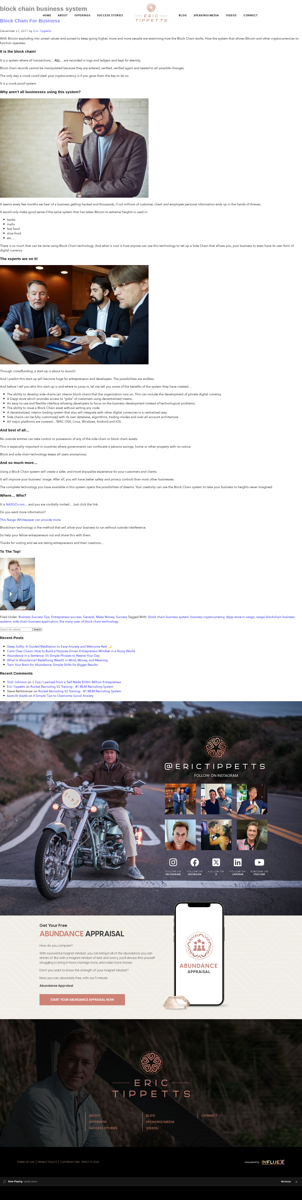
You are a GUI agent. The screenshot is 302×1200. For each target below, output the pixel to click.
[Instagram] (173, 862)
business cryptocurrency (207, 616)
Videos (231, 15)
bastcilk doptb (17, 695)
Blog (183, 15)
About (63, 15)
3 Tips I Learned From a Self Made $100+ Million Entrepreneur (76, 681)
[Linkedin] (237, 862)
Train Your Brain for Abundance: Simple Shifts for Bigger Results (52, 664)
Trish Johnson (17, 681)
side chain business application (35, 621)
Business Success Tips (34, 616)
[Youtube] (259, 862)
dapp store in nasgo (240, 616)
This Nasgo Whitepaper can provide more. (30, 519)
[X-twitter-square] (216, 862)
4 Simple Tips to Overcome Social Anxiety (63, 695)
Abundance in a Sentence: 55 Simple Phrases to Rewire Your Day (53, 655)
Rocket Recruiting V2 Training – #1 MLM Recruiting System (71, 686)
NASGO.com (15, 504)
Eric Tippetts (16, 686)
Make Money (105, 616)
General (88, 616)
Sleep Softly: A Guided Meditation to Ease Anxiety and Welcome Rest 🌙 (59, 646)
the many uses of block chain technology (88, 621)
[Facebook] (194, 862)
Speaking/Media (206, 15)
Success (121, 616)
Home (47, 15)
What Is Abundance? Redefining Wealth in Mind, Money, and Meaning (57, 660)
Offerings (82, 15)
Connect (250, 15)
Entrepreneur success (66, 616)
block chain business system (168, 616)
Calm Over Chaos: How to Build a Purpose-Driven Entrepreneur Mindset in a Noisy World (71, 650)
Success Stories (110, 15)
